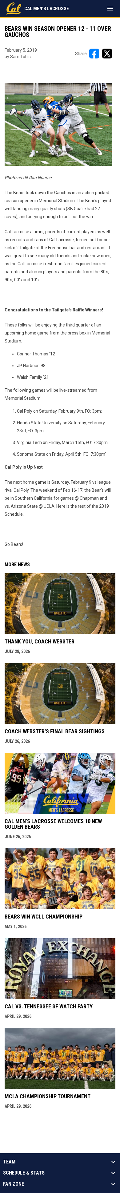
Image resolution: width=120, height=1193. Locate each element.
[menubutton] (110, 8)
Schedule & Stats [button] (24, 1173)
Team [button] (9, 1161)
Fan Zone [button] (13, 1184)
